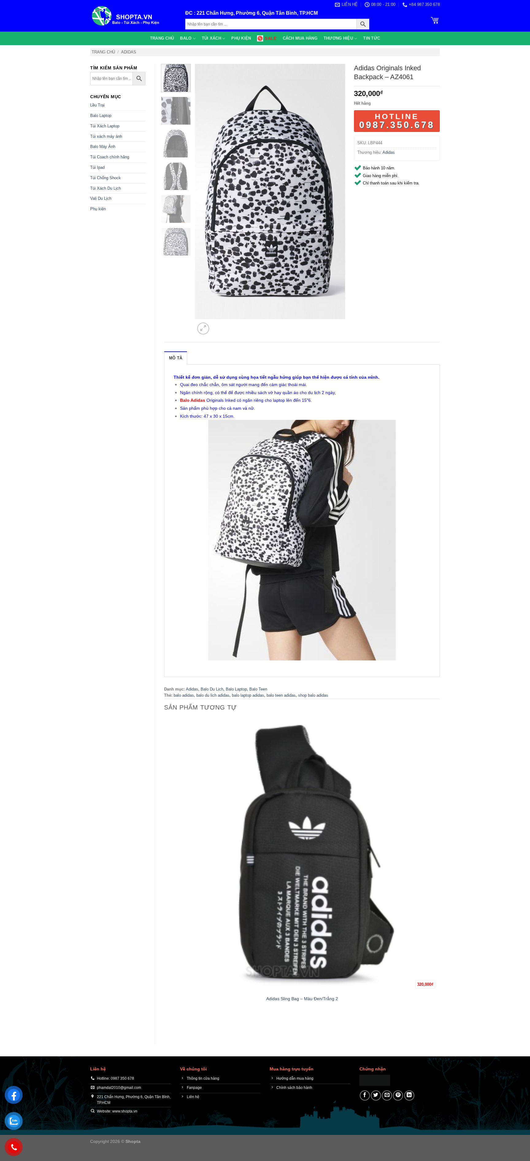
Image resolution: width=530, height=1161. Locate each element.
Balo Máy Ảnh (102, 146)
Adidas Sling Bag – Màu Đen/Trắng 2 (302, 998)
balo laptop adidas (248, 695)
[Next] (218, 325)
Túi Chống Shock (105, 178)
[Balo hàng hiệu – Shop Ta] (133, 16)
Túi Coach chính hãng (109, 157)
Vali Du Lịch (100, 198)
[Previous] (167, 1024)
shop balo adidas (313, 695)
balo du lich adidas (212, 695)
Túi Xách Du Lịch (105, 188)
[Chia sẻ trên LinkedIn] (409, 1095)
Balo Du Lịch (212, 689)
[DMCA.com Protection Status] (374, 1079)
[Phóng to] (203, 329)
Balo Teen (258, 689)
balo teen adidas (281, 695)
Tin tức (371, 38)
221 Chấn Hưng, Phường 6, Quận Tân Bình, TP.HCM (257, 13)
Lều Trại (97, 105)
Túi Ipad (97, 167)
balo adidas (184, 695)
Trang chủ (162, 38)
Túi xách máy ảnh (106, 136)
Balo (185, 38)
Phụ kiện (241, 38)
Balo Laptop (100, 115)
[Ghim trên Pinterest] (398, 1095)
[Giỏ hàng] (435, 20)
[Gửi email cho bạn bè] (387, 1095)
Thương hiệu (338, 38)
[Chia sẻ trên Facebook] (365, 1095)
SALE (270, 38)
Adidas (128, 52)
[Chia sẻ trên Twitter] (376, 1095)
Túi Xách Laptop (104, 126)
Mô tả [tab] (175, 358)
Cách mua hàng (300, 38)
